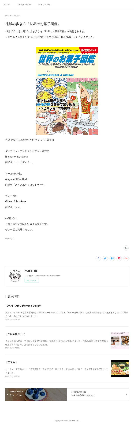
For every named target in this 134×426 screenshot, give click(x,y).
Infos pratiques (24, 4)
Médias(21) (9, 238)
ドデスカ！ (11, 362)
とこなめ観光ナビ (15, 334)
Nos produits (44, 4)
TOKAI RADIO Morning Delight (23, 305)
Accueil (6, 4)
